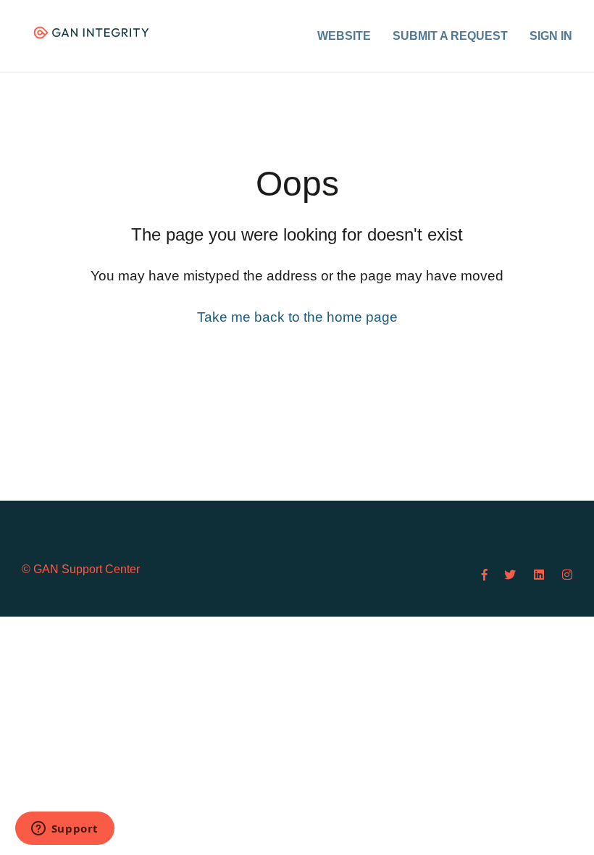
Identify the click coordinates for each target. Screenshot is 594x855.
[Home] (91, 32)
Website (344, 36)
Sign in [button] (551, 36)
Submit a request (450, 36)
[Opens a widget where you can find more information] (64, 830)
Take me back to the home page (297, 317)
